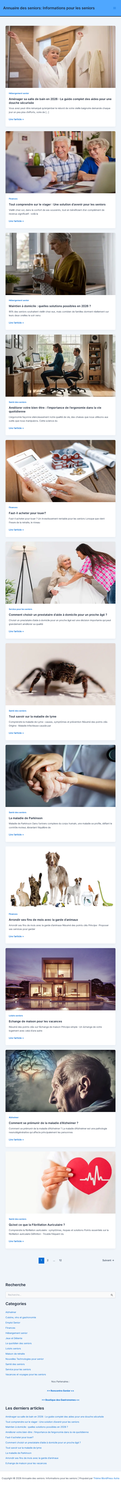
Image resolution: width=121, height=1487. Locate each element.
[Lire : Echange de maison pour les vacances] (61, 979)
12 (60, 1260)
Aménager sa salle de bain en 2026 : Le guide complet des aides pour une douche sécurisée (55, 1416)
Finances (13, 199)
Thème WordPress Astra (106, 1478)
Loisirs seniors (16, 1015)
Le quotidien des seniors (19, 1343)
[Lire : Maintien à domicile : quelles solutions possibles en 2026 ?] (61, 263)
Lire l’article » (16, 119)
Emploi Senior (13, 1322)
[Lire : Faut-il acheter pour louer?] (61, 470)
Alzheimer (14, 1117)
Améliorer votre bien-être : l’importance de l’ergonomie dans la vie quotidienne (47, 1432)
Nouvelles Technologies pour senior (25, 1359)
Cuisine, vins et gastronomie (21, 1317)
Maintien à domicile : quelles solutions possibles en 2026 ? (50, 306)
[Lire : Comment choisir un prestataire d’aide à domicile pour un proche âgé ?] (61, 572)
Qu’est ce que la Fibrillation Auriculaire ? (37, 1224)
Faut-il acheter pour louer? (27, 513)
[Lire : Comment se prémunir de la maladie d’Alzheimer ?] (61, 1080)
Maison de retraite (15, 1353)
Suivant (108, 1260)
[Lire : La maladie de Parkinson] (61, 775)
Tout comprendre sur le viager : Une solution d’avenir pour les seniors (57, 204)
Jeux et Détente (14, 1338)
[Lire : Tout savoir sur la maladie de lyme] (61, 674)
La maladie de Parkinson (26, 818)
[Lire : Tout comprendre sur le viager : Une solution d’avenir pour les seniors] (61, 162)
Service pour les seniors (20, 609)
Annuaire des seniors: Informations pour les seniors (49, 8)
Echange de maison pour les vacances (35, 1021)
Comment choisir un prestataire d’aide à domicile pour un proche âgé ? (58, 614)
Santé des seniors (17, 402)
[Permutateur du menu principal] (114, 8)
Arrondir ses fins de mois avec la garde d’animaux (43, 919)
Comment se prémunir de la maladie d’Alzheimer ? (43, 1123)
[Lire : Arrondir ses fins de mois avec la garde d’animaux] (61, 877)
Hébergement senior (19, 93)
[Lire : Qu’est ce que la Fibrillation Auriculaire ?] (61, 1182)
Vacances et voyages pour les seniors (26, 1374)
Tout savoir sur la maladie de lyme (32, 716)
